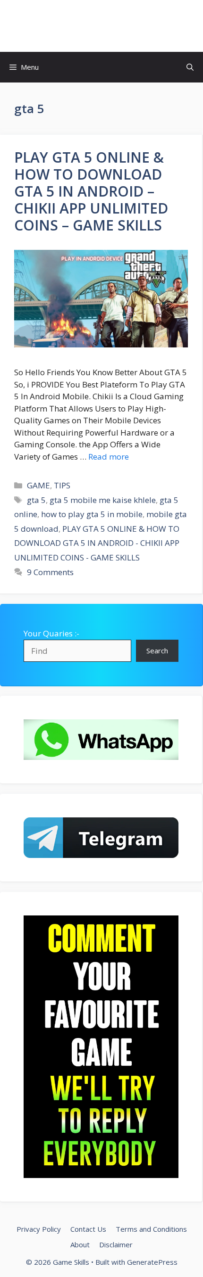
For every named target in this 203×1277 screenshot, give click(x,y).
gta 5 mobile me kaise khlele (103, 499)
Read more (108, 456)
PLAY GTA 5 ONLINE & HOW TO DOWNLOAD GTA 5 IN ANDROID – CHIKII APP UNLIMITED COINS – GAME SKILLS (91, 191)
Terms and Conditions (151, 1229)
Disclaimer (116, 1244)
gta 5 (36, 499)
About (80, 1244)
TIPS (62, 485)
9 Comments (50, 572)
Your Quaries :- (51, 633)
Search (157, 650)
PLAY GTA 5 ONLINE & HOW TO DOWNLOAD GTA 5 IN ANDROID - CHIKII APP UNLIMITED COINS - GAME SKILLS (96, 543)
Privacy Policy (39, 1229)
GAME (38, 485)
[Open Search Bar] (190, 67)
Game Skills (102, 26)
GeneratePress (152, 1262)
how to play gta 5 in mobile (92, 514)
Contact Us (88, 1229)
